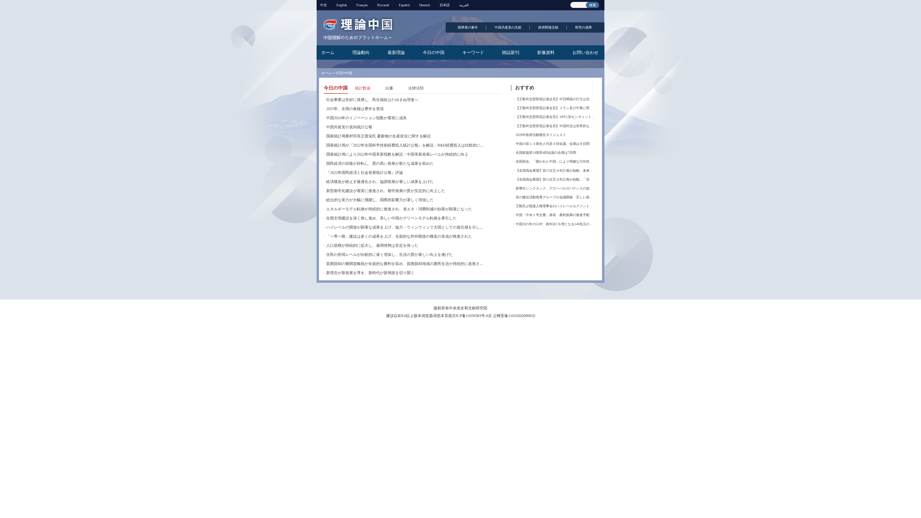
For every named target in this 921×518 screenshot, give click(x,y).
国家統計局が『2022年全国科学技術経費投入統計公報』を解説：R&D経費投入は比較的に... (404, 145)
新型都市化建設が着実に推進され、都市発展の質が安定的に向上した (385, 191)
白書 (389, 88)
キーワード (473, 52)
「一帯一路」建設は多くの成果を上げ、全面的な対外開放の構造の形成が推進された (399, 236)
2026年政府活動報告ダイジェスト (541, 135)
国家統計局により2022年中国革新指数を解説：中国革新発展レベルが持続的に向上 (397, 154)
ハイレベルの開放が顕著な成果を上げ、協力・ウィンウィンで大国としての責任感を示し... (404, 227)
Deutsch (424, 5)
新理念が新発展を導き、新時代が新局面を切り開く (370, 273)
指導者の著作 (468, 27)
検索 (592, 5)
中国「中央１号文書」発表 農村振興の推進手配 (553, 215)
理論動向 (361, 52)
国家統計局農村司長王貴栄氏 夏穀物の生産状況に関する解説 (378, 136)
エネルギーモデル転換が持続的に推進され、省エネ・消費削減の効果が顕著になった (399, 209)
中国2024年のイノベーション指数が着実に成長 (366, 118)
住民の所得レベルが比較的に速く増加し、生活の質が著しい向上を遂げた (389, 255)
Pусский (383, 5)
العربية (464, 5)
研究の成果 (583, 27)
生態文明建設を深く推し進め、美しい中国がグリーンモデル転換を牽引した (391, 218)
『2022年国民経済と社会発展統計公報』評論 (364, 173)
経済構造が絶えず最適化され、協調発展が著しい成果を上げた (380, 182)
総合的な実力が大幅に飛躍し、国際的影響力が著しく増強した (380, 200)
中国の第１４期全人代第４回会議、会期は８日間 (553, 144)
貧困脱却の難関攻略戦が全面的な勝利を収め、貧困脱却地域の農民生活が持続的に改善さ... (404, 264)
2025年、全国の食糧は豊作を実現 (355, 109)
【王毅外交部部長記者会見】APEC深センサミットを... (557, 117)
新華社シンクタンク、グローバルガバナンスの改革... (556, 188)
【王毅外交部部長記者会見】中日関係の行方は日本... (556, 99)
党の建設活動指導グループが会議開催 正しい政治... (556, 197)
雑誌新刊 (510, 52)
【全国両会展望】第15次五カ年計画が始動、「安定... (556, 179)
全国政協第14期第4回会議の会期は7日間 (546, 152)
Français (362, 5)
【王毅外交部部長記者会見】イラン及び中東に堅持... (556, 108)
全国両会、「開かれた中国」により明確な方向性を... (556, 161)
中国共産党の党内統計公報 (349, 127)
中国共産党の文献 (508, 27)
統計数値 (362, 88)
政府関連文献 (548, 27)
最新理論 (396, 52)
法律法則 (416, 88)
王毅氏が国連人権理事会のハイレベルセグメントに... (556, 206)
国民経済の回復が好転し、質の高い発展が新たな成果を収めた (380, 163)
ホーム (327, 52)
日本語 (445, 5)
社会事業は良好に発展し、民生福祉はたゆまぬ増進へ (372, 100)
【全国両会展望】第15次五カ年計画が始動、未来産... (556, 170)
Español (404, 5)
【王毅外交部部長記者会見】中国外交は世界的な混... (556, 126)
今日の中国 (433, 52)
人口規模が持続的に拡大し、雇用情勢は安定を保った (372, 245)
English (342, 5)
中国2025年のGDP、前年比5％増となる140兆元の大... (556, 224)
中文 (323, 5)
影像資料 (546, 52)
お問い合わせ (585, 52)
